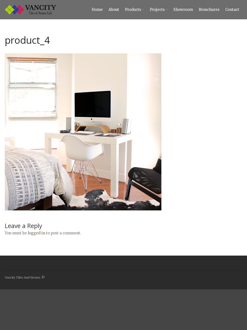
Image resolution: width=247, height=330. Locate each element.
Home (97, 9)
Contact (232, 9)
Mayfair (203, 324)
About (114, 9)
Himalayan (205, 296)
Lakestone (205, 303)
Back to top (238, 309)
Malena (203, 317)
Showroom (183, 9)
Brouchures (209, 9)
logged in (36, 233)
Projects (157, 9)
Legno (202, 310)
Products (133, 9)
